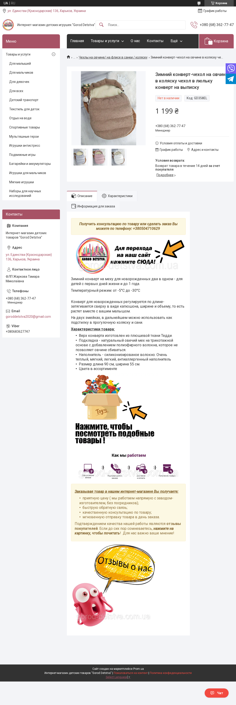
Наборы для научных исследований (25, 193)
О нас (135, 41)
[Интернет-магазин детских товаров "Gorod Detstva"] (8, 25)
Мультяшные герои (24, 136)
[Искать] (101, 25)
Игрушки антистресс (24, 145)
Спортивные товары (24, 127)
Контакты (155, 41)
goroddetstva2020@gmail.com (28, 316)
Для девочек (19, 82)
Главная (77, 41)
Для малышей (20, 63)
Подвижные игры (22, 155)
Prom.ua (138, 668)
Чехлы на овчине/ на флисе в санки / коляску (113, 57)
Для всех (16, 91)
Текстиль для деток (24, 109)
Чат (220, 693)
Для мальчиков (21, 72)
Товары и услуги (105, 41)
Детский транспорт (23, 100)
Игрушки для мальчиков (27, 173)
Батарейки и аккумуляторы (30, 164)
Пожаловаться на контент (131, 673)
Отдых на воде (20, 118)
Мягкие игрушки (21, 182)
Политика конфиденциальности (171, 673)
